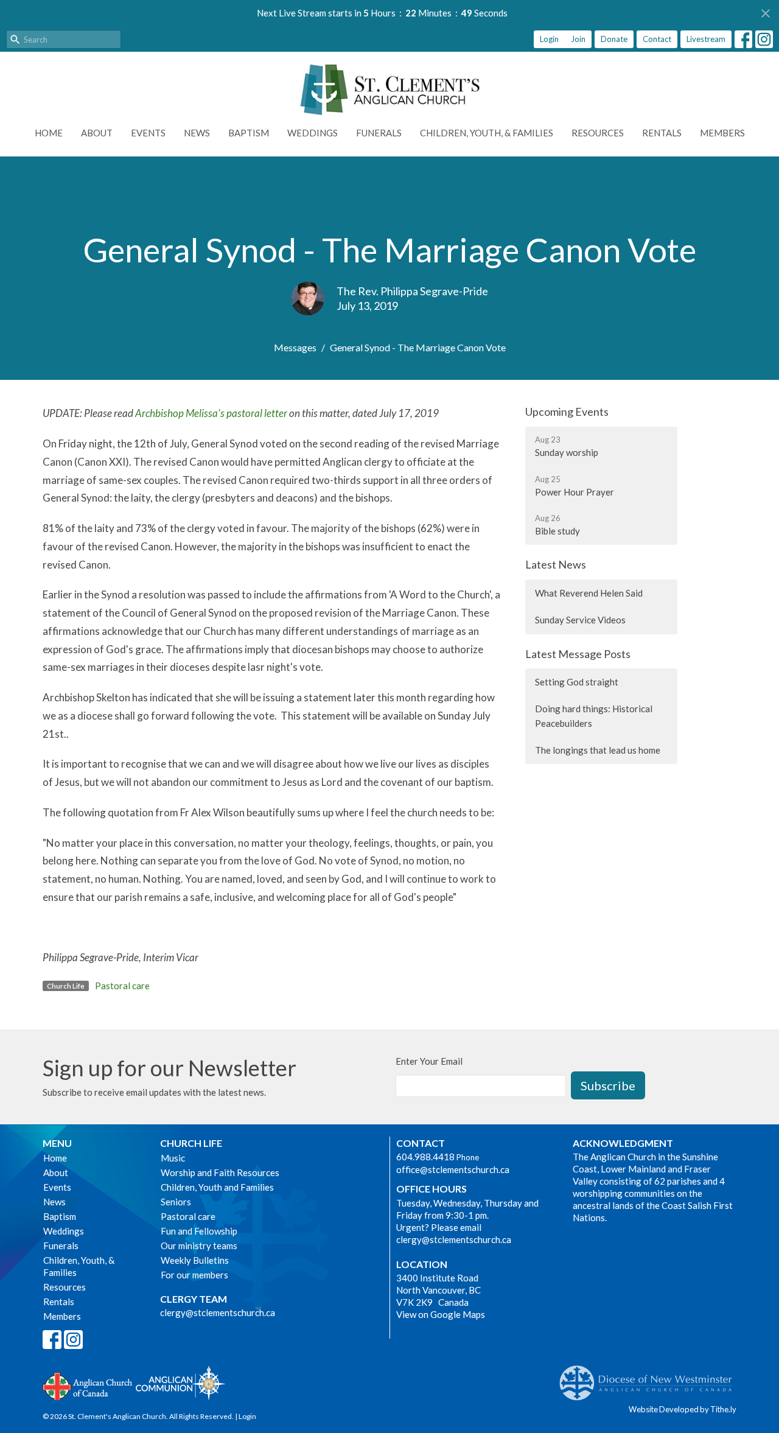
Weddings (312, 132)
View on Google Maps (440, 1314)
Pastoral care (122, 985)
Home (49, 132)
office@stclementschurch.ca (452, 1169)
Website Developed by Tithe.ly (682, 1409)
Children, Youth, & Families (486, 132)
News (197, 132)
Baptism (248, 132)
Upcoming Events (567, 411)
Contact (657, 39)
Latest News (555, 564)
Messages (295, 347)
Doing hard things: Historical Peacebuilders (593, 715)
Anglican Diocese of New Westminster (650, 1377)
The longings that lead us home (597, 750)
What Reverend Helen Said (589, 592)
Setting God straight (576, 681)
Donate (614, 39)
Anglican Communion (180, 1382)
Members (722, 132)
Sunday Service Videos (580, 619)
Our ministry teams (199, 1245)
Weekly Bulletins (195, 1260)
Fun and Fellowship (199, 1230)
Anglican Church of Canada (88, 1385)
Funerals (379, 132)
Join (578, 39)
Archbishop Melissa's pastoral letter (211, 413)
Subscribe (608, 1085)
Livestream (705, 39)
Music (173, 1157)
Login (549, 39)
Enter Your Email (429, 1061)
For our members (194, 1274)
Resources (597, 132)
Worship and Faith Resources (220, 1172)
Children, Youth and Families (217, 1187)
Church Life (191, 1143)
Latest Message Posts (578, 653)
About (97, 132)
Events (148, 132)
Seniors (176, 1201)
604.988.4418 (425, 1156)
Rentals (662, 132)
